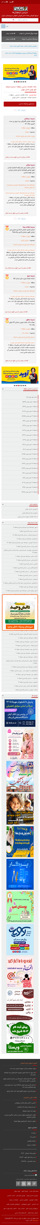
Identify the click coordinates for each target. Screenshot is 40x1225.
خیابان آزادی (25, 240)
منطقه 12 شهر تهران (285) (29, 454)
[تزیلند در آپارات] (29, 1186)
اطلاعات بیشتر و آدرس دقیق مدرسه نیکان (16, 213)
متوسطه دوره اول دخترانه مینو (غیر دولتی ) (23, 296)
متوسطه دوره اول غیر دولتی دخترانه (24, 244)
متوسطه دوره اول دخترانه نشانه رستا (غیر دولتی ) (21, 250)
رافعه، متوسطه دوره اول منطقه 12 (27, 638)
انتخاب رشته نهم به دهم (10, 1208)
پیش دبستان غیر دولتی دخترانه (25, 136)
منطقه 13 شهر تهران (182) (29, 459)
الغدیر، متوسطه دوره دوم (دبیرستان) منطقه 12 (24, 667)
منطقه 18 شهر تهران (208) (29, 482)
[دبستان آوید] (20, 939)
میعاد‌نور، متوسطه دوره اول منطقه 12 (27, 539)
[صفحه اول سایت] (20, 9)
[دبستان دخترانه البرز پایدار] (20, 744)
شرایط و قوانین (31, 1141)
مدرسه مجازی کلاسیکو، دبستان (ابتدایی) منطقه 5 (23, 634)
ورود (10, 2)
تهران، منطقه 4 (25, 282)
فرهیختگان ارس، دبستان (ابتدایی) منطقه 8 (25, 568)
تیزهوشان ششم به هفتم (13, 1204)
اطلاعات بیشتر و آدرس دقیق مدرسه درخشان (17, 157)
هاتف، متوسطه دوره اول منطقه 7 (27, 657)
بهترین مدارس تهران (31, 509)
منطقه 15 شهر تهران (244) (29, 468)
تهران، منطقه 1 (25, 128)
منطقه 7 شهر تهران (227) (29, 430)
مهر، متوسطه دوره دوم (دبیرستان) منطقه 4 (25, 527)
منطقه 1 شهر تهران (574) (29, 402)
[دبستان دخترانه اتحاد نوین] (20, 972)
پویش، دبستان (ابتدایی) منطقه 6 (27, 579)
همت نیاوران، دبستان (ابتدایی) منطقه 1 (26, 690)
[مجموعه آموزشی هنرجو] (20, 1004)
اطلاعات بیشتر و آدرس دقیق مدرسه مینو (16, 312)
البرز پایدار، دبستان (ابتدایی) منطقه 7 (26, 546)
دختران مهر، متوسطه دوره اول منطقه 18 (26, 649)
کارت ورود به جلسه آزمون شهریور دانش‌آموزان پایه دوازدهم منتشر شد (20, 1074)
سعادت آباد (25, 333)
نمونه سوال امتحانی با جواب (28, 33)
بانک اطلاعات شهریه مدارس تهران (27, 517)
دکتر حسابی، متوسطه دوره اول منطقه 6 (26, 642)
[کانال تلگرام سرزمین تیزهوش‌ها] (34, 1186)
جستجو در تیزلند (22, 20)
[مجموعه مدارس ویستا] (20, 1037)
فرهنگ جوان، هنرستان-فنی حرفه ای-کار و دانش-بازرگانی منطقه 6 (21, 662)
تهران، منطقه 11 (25, 236)
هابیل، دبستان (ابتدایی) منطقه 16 (27, 682)
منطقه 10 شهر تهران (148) (29, 444)
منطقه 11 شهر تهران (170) (30, 449)
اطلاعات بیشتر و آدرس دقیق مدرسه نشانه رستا (18, 268)
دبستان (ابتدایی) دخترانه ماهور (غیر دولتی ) (22, 343)
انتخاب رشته (21, 1208)
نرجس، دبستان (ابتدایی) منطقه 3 (27, 575)
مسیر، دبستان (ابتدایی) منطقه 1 (28, 531)
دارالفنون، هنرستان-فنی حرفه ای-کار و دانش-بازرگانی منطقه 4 (20, 583)
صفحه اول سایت (33, 1191)
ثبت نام (4, 2)
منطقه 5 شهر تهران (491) (30, 421)
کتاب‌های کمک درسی (20, 1213)
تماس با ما (33, 1137)
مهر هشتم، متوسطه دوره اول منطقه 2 (26, 653)
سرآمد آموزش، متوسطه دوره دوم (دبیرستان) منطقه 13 (22, 543)
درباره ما (33, 1133)
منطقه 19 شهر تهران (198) (29, 487)
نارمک (27, 287)
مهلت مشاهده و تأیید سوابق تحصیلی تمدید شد (23, 1069)
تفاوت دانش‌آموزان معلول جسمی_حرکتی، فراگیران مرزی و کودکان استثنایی (20, 1116)
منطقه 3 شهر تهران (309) (29, 411)
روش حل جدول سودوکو (29, 1111)
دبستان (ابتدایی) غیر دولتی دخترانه (24, 337)
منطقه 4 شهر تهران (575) (29, 416)
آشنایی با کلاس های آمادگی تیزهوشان (25, 1103)
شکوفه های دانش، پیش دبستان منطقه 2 (25, 686)
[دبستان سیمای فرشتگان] (20, 776)
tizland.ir (35, 1221)
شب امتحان (35, 1204)
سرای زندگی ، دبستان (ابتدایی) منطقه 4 (26, 572)
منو (3, 26)
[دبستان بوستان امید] (20, 907)
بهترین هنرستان (20, 1195)
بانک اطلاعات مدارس (21, 95)
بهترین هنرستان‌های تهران (29, 513)
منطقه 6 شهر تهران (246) (29, 425)
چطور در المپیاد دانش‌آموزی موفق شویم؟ (25, 1121)
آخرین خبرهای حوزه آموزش (29, 1063)
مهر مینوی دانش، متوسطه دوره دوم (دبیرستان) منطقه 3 (21, 591)
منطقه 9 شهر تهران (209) (30, 440)
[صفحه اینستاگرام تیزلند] (23, 1186)
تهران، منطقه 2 (25, 329)
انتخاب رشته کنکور (33, 1213)
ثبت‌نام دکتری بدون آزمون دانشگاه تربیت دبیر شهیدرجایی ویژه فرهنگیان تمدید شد (20, 1086)
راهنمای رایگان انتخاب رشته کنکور (23, 46)
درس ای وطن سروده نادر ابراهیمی (26, 1107)
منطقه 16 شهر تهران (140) (29, 473)
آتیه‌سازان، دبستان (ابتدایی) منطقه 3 (26, 560)
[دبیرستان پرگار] (20, 874)
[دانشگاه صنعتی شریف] (20, 713)
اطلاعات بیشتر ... (9, 33)
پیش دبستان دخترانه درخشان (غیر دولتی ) (23, 142)
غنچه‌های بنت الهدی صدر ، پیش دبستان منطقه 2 (23, 671)
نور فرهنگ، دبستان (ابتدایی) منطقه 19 (26, 645)
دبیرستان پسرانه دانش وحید (20, 627)
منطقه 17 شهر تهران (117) (30, 478)
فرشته (27, 132)
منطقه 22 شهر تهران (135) (29, 492)
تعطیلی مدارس (24, 1200)
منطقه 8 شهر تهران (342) (29, 435)
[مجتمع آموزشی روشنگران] (20, 841)
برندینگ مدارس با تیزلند (29, 39)
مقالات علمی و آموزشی (30, 1097)
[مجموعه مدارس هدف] (20, 809)
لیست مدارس (11, 1195)
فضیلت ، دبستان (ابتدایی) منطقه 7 (27, 678)
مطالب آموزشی (33, 1200)
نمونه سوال (17, 1191)
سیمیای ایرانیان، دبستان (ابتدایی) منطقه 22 (25, 535)
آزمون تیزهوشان (25, 1204)
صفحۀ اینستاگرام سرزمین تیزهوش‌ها (21, 54)
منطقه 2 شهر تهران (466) (29, 406)
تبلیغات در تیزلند (31, 1145)
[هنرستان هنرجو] (20, 72)
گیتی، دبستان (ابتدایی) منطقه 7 (28, 564)
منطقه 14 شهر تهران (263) (29, 463)
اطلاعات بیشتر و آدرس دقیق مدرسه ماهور (16, 361)
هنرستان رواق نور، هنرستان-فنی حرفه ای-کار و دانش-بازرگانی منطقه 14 (20, 551)
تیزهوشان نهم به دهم (32, 1208)
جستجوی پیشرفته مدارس (26, 104)
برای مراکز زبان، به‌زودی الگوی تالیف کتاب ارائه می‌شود (21, 1091)
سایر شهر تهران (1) (31, 397)
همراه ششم (25, 1191)
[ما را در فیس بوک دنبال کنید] (18, 1186)
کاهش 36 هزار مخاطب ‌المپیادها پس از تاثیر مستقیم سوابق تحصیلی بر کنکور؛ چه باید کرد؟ (19, 1080)
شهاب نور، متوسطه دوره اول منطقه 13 (26, 674)
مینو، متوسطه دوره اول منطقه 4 (28, 587)
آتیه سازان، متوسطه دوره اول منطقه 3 (26, 556)
